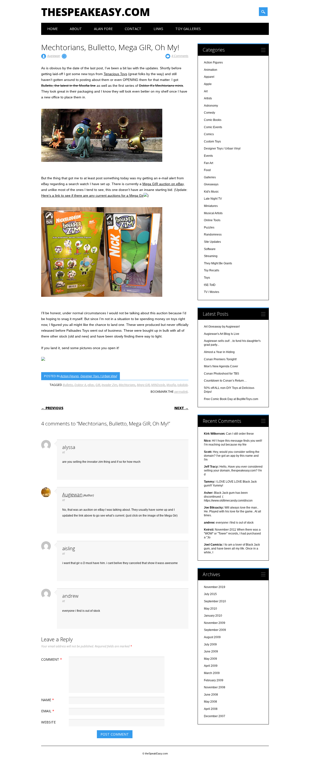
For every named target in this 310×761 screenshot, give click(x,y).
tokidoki (182, 385)
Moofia (171, 385)
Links (158, 28)
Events (208, 155)
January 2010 (213, 615)
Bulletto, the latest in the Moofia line (68, 85)
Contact (133, 28)
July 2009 (210, 644)
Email (47, 711)
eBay (90, 385)
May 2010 (210, 608)
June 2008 (211, 694)
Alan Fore (103, 28)
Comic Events (213, 127)
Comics (209, 134)
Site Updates (212, 241)
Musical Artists (213, 213)
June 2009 (211, 651)
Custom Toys (212, 141)
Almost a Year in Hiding (219, 352)
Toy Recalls (211, 270)
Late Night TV (213, 198)
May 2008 (210, 701)
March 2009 (212, 673)
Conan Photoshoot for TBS (221, 373)
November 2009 (214, 623)
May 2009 (210, 658)
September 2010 (215, 601)
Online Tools (212, 220)
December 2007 (214, 716)
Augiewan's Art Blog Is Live (221, 334)
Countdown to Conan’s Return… (225, 380)
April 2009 (210, 665)
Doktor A (80, 385)
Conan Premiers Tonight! (220, 359)
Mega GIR (143, 385)
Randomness (213, 234)
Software (210, 249)
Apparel (209, 76)
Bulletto (68, 385)
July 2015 (210, 594)
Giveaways (211, 184)
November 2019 (214, 587)
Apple (208, 84)
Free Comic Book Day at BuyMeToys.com (231, 399)
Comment (51, 659)
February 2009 (213, 680)
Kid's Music (211, 191)
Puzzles (209, 227)
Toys (207, 277)
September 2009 (215, 630)
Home (52, 28)
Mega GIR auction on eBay (163, 184)
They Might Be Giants (218, 263)
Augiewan (53, 56)
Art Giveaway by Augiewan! (222, 326)
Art (206, 91)
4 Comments (179, 56)
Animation (210, 69)
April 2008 (210, 709)
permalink (181, 391)
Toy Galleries (188, 28)
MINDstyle (158, 385)
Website (48, 722)
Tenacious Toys (115, 74)
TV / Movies (211, 292)
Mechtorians (127, 385)
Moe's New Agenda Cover (221, 366)
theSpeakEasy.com (95, 12)
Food (207, 170)
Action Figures (69, 376)
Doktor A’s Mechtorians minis (161, 85)
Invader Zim (109, 385)
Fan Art (208, 163)
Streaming (210, 256)
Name (47, 700)
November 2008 (214, 687)
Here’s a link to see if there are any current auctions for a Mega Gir (92, 195)
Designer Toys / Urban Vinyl (98, 376)
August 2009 (212, 637)
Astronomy (211, 105)
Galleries (210, 177)
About (76, 28)
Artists (208, 98)
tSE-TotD (210, 285)
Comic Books (212, 120)
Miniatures (211, 206)
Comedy (209, 112)
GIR (97, 385)
